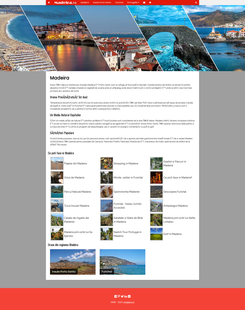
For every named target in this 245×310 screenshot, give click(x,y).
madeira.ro (128, 302)
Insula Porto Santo (102, 2)
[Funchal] (122, 262)
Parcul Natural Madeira (77, 191)
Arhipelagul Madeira (175, 205)
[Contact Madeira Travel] (144, 2)
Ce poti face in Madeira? (177, 177)
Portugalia (132, 2)
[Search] (196, 2)
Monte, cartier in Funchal (128, 177)
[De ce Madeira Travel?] (150, 2)
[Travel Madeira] (49, 2)
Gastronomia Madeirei (127, 191)
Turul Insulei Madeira (76, 205)
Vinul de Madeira (74, 177)
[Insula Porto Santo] (73, 262)
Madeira (85, 2)
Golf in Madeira (172, 234)
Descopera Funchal (174, 191)
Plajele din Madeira (75, 163)
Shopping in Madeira (126, 163)
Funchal (119, 2)
